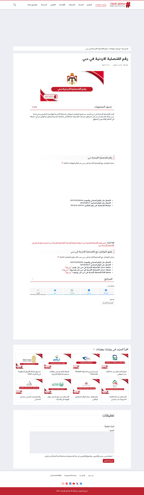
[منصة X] (77, 483)
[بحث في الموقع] (14, 4)
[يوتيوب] (73, 483)
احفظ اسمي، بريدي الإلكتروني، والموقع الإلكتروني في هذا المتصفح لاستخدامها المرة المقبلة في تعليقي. (78, 456)
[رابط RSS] (63, 483)
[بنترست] (66, 483)
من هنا (68, 267)
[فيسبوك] (80, 483)
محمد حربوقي (117, 65)
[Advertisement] (72, 26)
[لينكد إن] (70, 483)
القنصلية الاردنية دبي (57, 243)
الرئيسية (125, 49)
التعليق (111, 430)
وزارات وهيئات (114, 49)
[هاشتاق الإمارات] (120, 5)
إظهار (34, 107)
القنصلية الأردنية (108, 303)
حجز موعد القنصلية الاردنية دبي (94, 243)
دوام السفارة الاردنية (73, 243)
